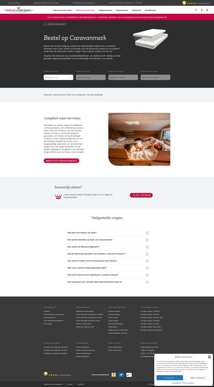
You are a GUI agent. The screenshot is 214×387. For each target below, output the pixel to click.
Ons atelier (48, 324)
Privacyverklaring (188, 383)
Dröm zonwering (114, 350)
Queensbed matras (115, 324)
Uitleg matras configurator (118, 330)
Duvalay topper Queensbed (151, 330)
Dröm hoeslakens (82, 347)
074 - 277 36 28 (142, 195)
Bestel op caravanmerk (85, 10)
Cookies (80, 384)
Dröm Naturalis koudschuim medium (89, 314)
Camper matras (114, 314)
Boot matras (113, 317)
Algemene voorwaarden (53, 384)
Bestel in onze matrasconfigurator (61, 160)
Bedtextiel (136, 10)
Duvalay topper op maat (150, 324)
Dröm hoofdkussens (83, 353)
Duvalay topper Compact (150, 311)
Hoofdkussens (150, 10)
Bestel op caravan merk (85, 327)
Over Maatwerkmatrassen (53, 320)
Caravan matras (114, 311)
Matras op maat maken (62, 10)
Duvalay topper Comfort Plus (152, 317)
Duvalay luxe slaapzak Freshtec (56, 353)
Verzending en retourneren (54, 314)
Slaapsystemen (122, 10)
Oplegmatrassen (105, 10)
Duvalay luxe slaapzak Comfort (55, 350)
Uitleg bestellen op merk (117, 333)
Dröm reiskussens (115, 347)
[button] (209, 357)
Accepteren (170, 378)
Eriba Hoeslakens (82, 356)
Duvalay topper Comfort (150, 314)
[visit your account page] (202, 9)
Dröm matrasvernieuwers (85, 350)
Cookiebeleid (176, 383)
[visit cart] (207, 9)
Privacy (70, 384)
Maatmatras (112, 327)
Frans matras (113, 320)
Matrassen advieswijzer (85, 311)
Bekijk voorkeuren (197, 378)
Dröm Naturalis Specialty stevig (88, 320)
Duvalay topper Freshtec (150, 320)
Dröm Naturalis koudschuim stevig (89, 317)
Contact (47, 311)
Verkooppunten (50, 317)
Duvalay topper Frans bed (150, 327)
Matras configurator (83, 324)
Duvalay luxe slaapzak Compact (56, 347)
